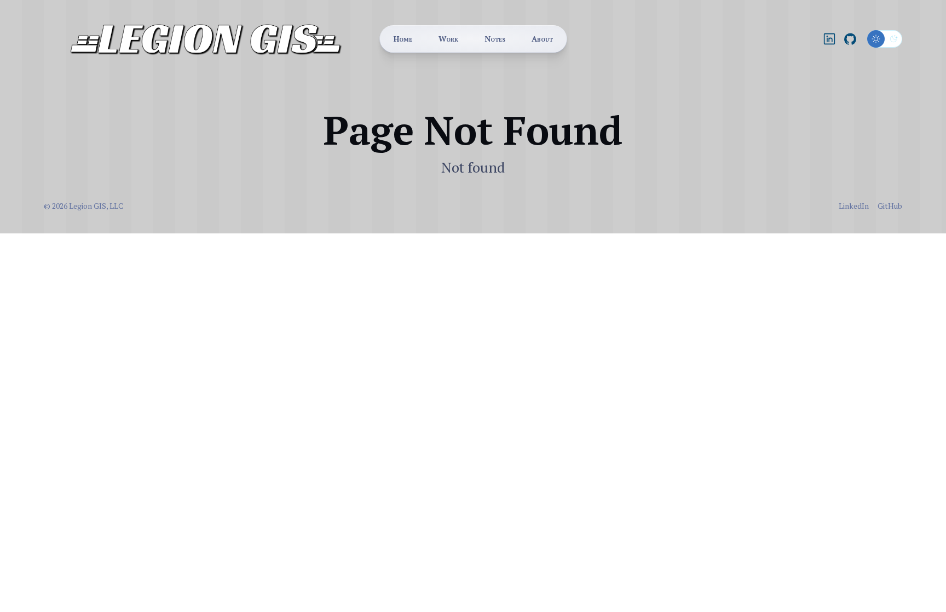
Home (403, 38)
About (542, 38)
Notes (494, 38)
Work (448, 38)
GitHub (890, 206)
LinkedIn (854, 206)
